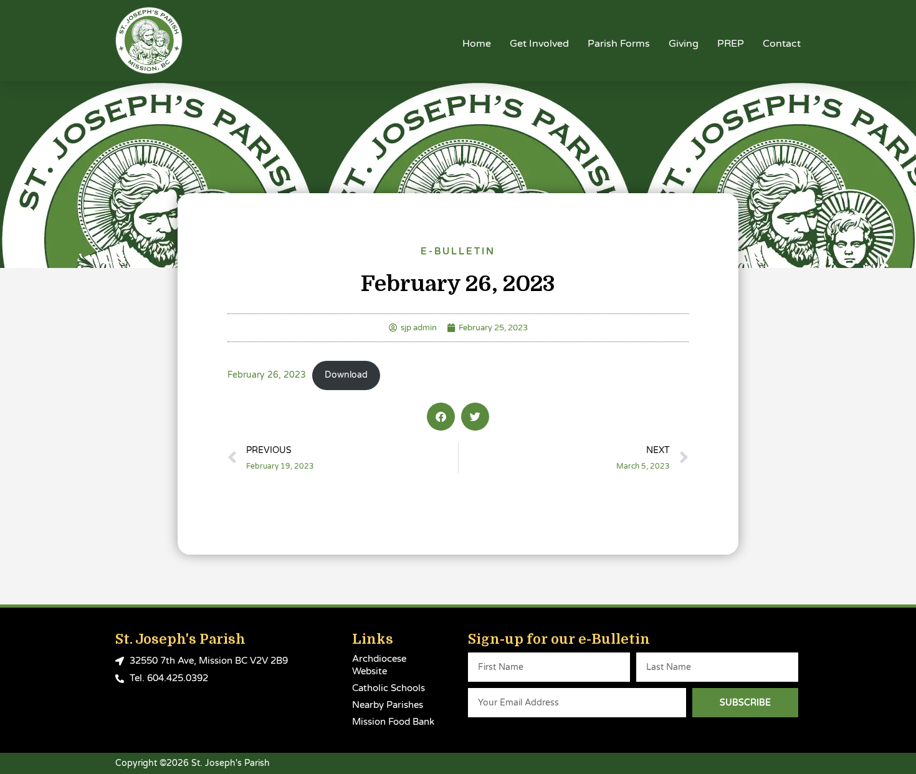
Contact (782, 43)
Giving (684, 43)
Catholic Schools (388, 688)
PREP (730, 43)
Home (476, 43)
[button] (441, 417)
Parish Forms (619, 43)
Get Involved (539, 43)
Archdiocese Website (379, 665)
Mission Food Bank (393, 721)
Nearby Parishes (387, 704)
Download (346, 375)
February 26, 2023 (266, 375)
